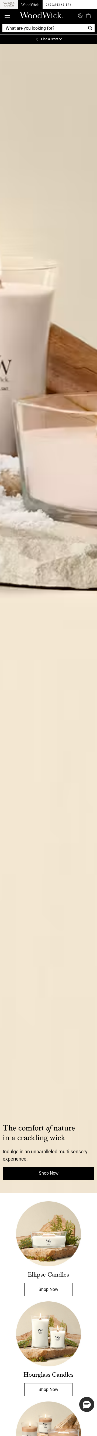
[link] (48, 39)
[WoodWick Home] (30, 4)
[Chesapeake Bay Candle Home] (58, 4)
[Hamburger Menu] (7, 15)
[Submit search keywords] (80, 15)
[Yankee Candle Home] (9, 4)
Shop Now (48, 1173)
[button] (86, 1404)
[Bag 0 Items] (88, 16)
